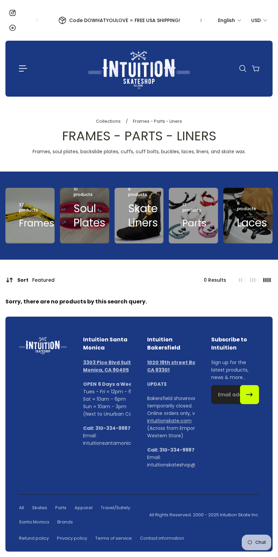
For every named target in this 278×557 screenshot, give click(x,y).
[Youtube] (12, 27)
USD (256, 20)
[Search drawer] (242, 68)
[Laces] (248, 215)
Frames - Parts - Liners (157, 121)
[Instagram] (12, 12)
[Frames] (30, 215)
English (226, 20)
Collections (109, 121)
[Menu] (23, 68)
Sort (36, 280)
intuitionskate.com (169, 420)
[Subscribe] (249, 394)
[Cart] (255, 68)
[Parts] (193, 215)
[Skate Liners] (139, 215)
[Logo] (139, 68)
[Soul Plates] (84, 215)
